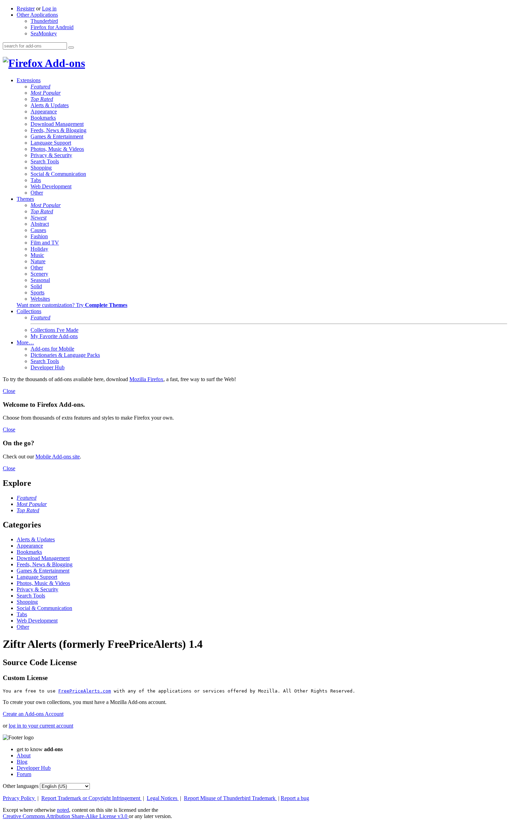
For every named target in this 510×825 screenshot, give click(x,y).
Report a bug (295, 798)
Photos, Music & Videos (57, 149)
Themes (25, 199)
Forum (24, 774)
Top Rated (42, 99)
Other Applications (37, 15)
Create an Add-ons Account (33, 714)
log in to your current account (41, 726)
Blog (22, 762)
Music (37, 255)
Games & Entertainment (57, 136)
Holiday (39, 249)
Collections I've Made (54, 330)
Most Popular (46, 93)
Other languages (21, 786)
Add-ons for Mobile (52, 349)
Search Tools (45, 161)
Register (26, 8)
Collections (29, 311)
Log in (49, 8)
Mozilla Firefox (146, 379)
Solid (36, 286)
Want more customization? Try (72, 305)
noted (63, 810)
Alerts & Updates (50, 105)
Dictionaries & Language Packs (65, 355)
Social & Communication (58, 174)
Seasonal (40, 280)
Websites (40, 299)
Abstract (40, 224)
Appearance (44, 111)
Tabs (36, 180)
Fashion (39, 236)
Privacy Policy (19, 798)
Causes (38, 230)
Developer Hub (48, 367)
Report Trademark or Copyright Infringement (91, 798)
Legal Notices (163, 798)
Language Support (51, 143)
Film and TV (45, 243)
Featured (40, 86)
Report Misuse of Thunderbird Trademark (230, 798)
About (24, 755)
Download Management (57, 124)
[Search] (71, 47)
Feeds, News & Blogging (58, 130)
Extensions (29, 80)
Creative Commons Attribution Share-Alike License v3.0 (66, 816)
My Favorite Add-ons (54, 336)
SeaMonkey (44, 33)
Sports (37, 292)
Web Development (51, 186)
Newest (38, 218)
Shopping (41, 168)
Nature (38, 261)
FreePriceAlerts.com (84, 691)
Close (9, 391)
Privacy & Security (51, 155)
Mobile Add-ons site (57, 456)
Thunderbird (44, 21)
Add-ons (64, 63)
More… (25, 342)
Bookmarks (43, 118)
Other (37, 193)
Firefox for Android (52, 27)
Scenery (39, 274)
